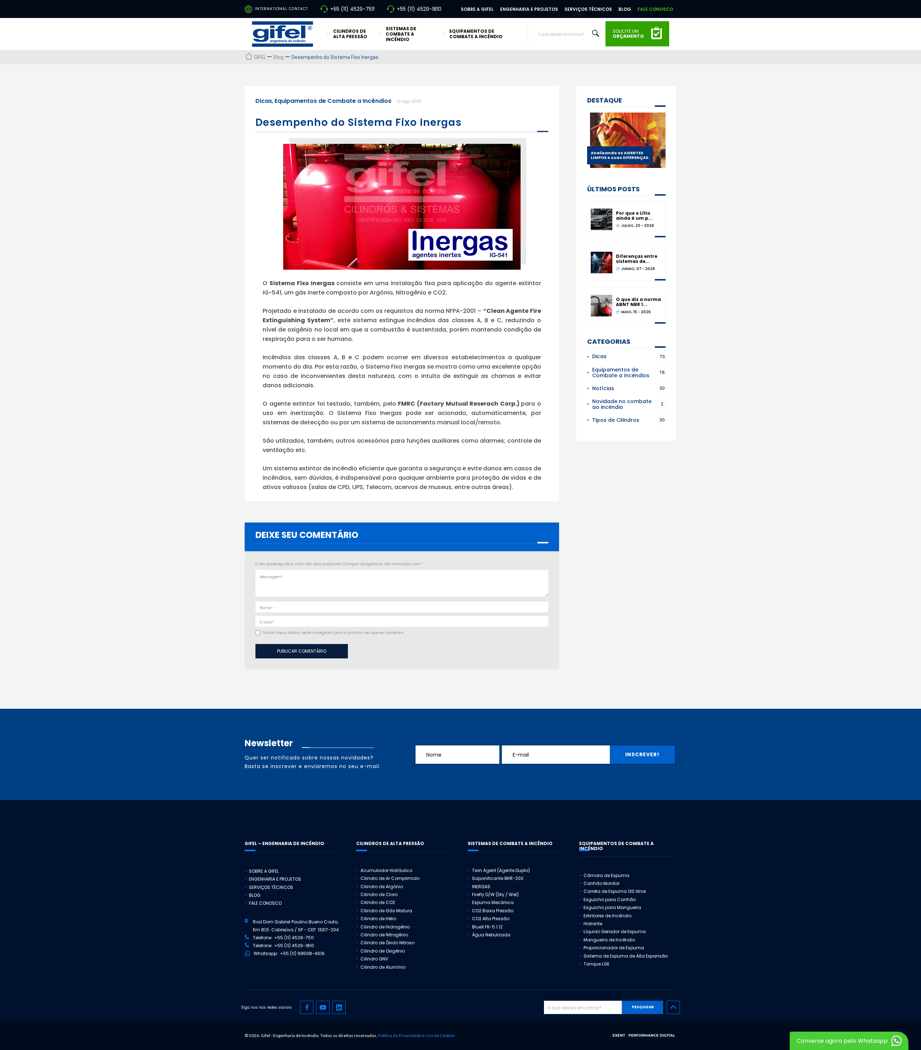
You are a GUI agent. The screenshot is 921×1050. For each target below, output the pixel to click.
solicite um (628, 34)
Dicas (263, 101)
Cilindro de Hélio (378, 919)
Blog (624, 9)
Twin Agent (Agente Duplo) (501, 870)
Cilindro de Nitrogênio (384, 935)
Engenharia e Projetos (529, 9)
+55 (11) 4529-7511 (352, 9)
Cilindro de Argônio (381, 887)
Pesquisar (643, 1007)
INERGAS (481, 887)
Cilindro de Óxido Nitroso (387, 943)
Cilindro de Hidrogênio (385, 927)
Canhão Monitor (602, 883)
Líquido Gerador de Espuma (615, 931)
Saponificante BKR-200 (497, 878)
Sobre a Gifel (477, 9)
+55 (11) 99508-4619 (302, 953)
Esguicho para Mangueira (612, 907)
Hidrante (593, 924)
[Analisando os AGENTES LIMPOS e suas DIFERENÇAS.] (628, 166)
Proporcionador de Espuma (614, 948)
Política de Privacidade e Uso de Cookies (416, 1035)
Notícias (603, 388)
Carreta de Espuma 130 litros (615, 891)
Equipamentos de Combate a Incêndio (476, 34)
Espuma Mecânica (493, 902)
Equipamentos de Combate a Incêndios (333, 101)
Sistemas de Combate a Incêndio (401, 34)
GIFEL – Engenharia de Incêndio (284, 843)
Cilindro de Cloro (379, 894)
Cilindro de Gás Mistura (386, 911)
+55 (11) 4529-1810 (419, 9)
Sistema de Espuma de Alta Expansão (626, 956)
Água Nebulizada (491, 935)
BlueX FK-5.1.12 (487, 927)
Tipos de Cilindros (615, 420)
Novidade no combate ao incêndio (622, 404)
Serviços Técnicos (588, 9)
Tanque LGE (596, 964)
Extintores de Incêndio (607, 916)
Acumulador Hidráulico (386, 870)
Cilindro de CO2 (377, 902)
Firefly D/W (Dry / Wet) (495, 894)
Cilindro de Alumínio (382, 967)
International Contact (281, 9)
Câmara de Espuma (606, 875)
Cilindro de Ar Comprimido (389, 878)
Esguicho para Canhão (610, 899)
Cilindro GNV (374, 959)
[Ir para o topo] (673, 1007)
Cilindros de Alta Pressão (350, 34)
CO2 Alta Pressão (490, 919)
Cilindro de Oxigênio (382, 951)
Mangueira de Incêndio (609, 940)
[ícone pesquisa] (595, 33)
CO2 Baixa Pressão (492, 911)
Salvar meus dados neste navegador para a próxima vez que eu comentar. (333, 633)
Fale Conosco (655, 9)
